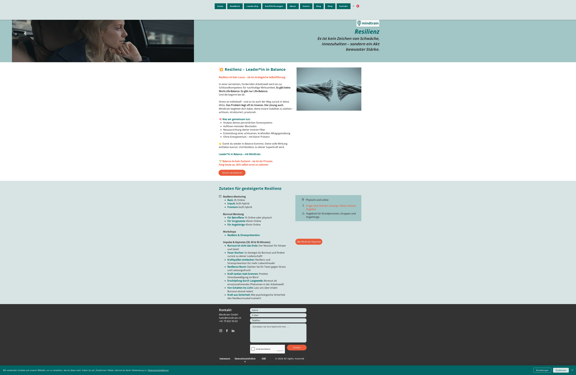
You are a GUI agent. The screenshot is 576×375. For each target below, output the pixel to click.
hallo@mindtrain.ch (230, 318)
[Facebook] (227, 331)
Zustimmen (561, 370)
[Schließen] (572, 370)
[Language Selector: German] (356, 6)
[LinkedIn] (233, 331)
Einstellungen (542, 370)
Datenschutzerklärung (158, 370)
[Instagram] (221, 331)
